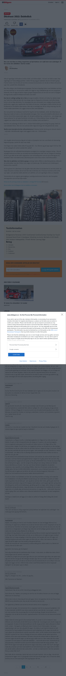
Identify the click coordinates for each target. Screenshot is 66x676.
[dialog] (33, 338)
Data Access (33, 361)
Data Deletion (23, 361)
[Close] (62, 315)
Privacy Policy (42, 361)
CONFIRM (16, 354)
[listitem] (33, 345)
